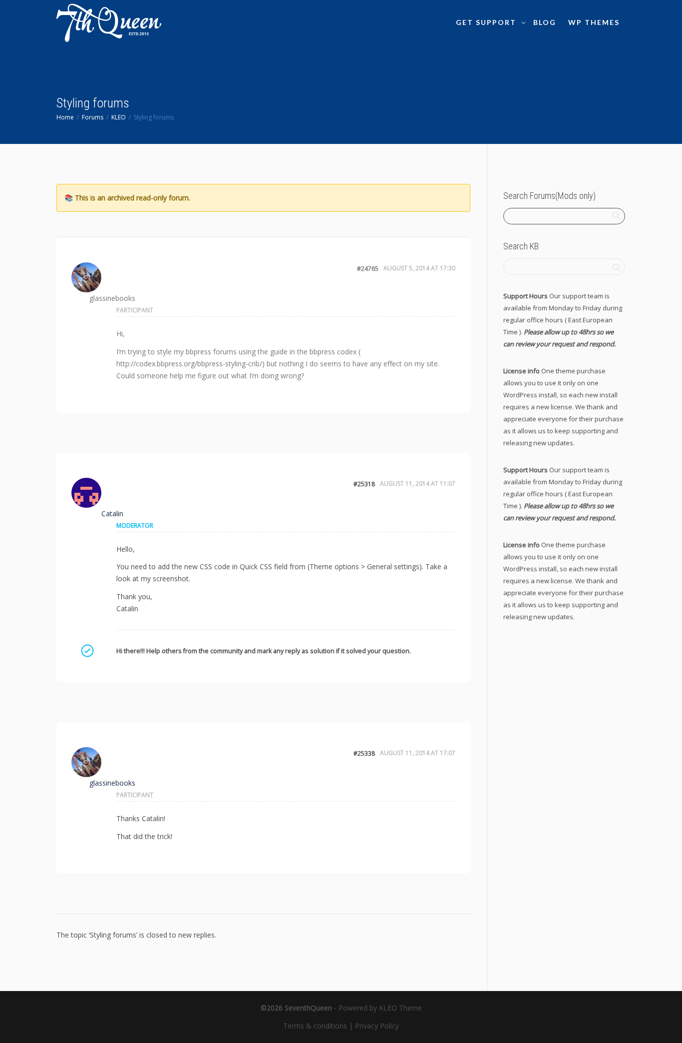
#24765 (367, 268)
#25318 (364, 484)
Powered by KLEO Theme (380, 1008)
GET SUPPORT (487, 22)
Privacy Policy (377, 1026)
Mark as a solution (86, 650)
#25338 (364, 753)
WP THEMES (594, 22)
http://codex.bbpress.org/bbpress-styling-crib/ (189, 363)
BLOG (544, 22)
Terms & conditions (315, 1026)
